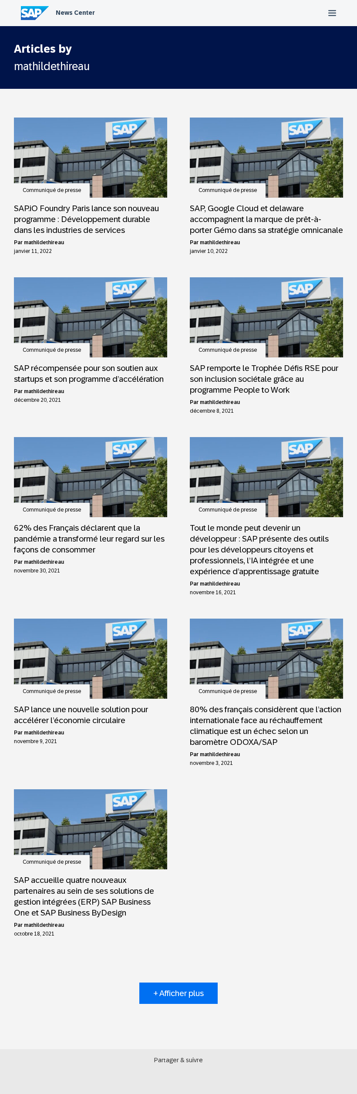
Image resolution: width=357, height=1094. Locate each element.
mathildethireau (44, 242)
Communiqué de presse (52, 190)
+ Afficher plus (178, 993)
